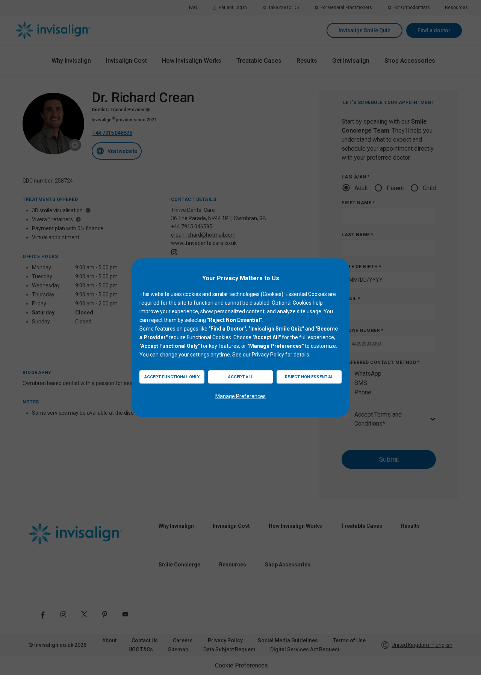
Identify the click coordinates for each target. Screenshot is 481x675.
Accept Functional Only (172, 376)
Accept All (240, 376)
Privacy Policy (268, 355)
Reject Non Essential (309, 376)
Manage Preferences (240, 396)
